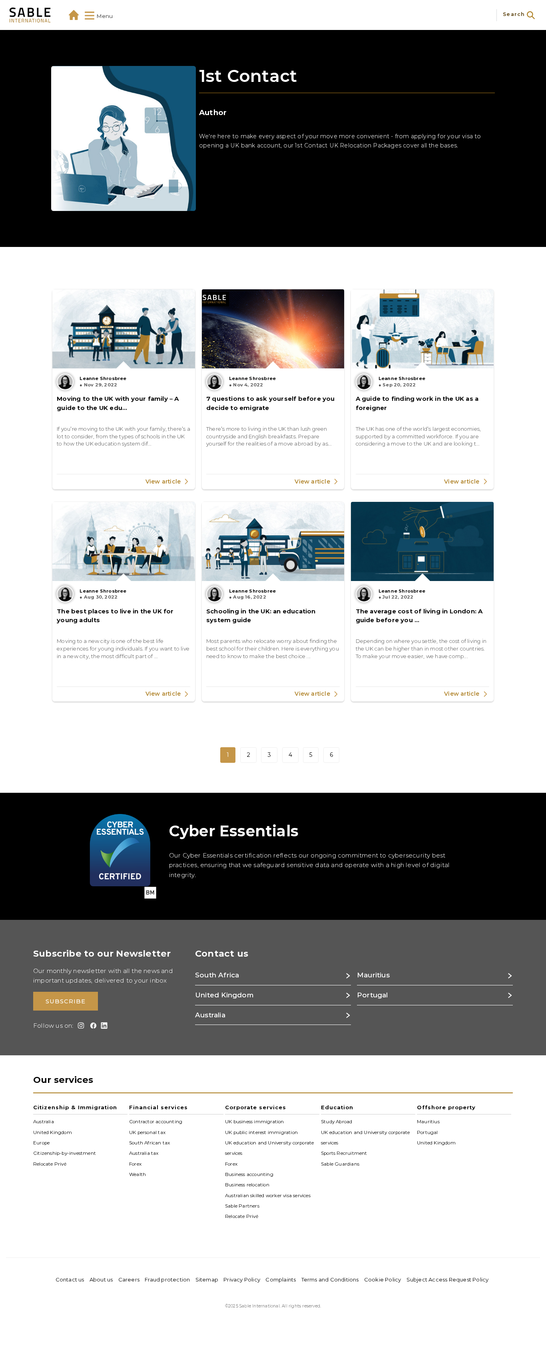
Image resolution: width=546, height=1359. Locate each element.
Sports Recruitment (344, 1153)
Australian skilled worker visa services (268, 1195)
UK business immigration (254, 1121)
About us (101, 1279)
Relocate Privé (49, 1163)
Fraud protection (167, 1279)
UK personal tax (147, 1132)
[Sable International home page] (30, 15)
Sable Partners (242, 1206)
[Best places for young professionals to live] (123, 541)
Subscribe (66, 1001)
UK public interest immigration (261, 1132)
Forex (135, 1163)
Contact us (70, 1279)
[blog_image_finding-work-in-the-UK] (422, 328)
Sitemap (206, 1279)
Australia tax (144, 1153)
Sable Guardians (340, 1163)
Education (337, 1107)
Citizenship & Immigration (75, 1107)
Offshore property (446, 1107)
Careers (128, 1279)
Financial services (158, 1107)
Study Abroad (336, 1121)
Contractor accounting (155, 1121)
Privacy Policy (241, 1279)
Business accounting (249, 1174)
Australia (43, 1121)
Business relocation (247, 1185)
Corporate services (255, 1107)
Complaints (280, 1279)
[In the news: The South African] (273, 328)
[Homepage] (74, 15)
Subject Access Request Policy (448, 1279)
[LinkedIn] (103, 1025)
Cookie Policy (382, 1279)
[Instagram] (80, 1025)
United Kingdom (52, 1132)
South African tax (149, 1143)
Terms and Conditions (330, 1279)
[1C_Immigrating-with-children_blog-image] (123, 328)
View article (164, 481)
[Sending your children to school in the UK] (273, 541)
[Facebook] (92, 1025)
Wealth (137, 1174)
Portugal (427, 1132)
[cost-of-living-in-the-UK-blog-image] (422, 541)
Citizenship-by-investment (64, 1153)
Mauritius (428, 1121)
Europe (41, 1143)
